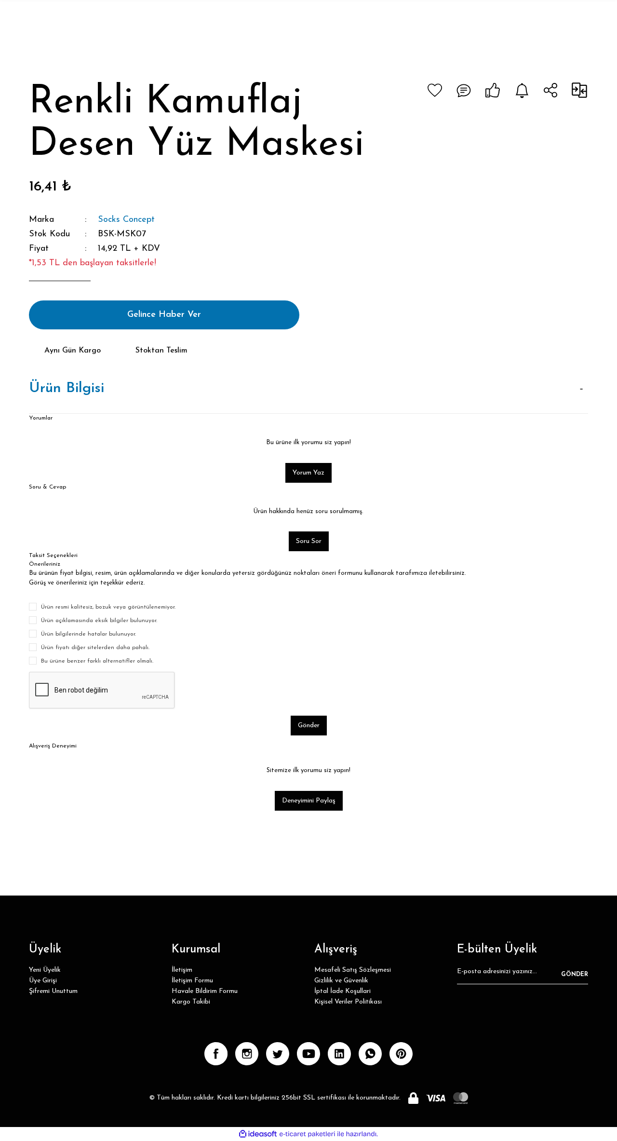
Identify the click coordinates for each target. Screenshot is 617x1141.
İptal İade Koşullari (342, 991)
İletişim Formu (192, 980)
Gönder (309, 725)
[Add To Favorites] (434, 90)
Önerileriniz (44, 564)
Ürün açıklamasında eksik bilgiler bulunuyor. (99, 621)
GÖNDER (574, 975)
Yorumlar (41, 418)
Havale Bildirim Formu (205, 991)
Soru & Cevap (47, 487)
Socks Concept (126, 220)
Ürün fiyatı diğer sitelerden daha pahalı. (95, 648)
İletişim (182, 970)
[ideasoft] (258, 1134)
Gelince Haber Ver (164, 315)
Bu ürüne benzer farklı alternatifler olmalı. (97, 661)
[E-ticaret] (307, 1133)
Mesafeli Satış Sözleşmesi (352, 970)
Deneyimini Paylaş (308, 800)
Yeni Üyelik (45, 970)
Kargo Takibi (191, 1001)
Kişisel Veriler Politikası (348, 1001)
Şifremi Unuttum (53, 991)
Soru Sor (309, 541)
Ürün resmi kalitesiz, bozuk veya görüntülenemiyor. (108, 607)
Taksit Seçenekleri (53, 555)
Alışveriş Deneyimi (53, 746)
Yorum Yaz (308, 472)
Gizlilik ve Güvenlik (341, 980)
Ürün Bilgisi (66, 388)
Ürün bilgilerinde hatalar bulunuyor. (88, 634)
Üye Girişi (43, 980)
